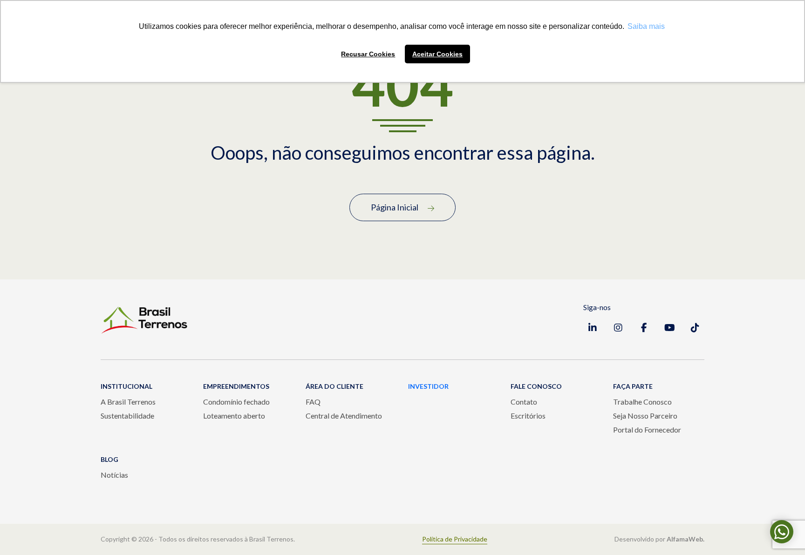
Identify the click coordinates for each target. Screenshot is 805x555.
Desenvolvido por (659, 539)
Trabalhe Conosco (642, 401)
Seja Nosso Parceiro (645, 415)
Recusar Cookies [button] (368, 54)
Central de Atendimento (344, 415)
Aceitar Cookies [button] (437, 54)
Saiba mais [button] (646, 26)
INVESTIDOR (428, 386)
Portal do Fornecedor (647, 429)
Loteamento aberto (234, 415)
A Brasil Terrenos (128, 401)
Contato (524, 401)
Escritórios (528, 415)
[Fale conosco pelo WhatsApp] (781, 531)
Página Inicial (394, 207)
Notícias (114, 474)
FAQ (313, 401)
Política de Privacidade (454, 539)
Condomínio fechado (236, 401)
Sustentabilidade (127, 415)
